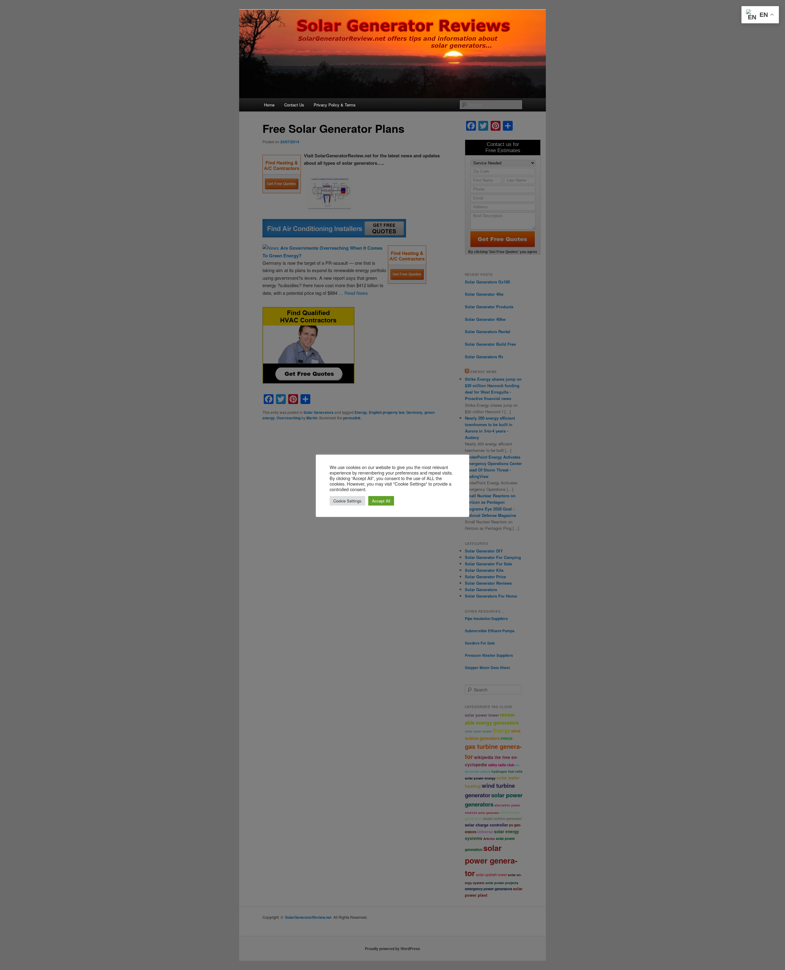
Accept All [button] (381, 501)
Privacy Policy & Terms (335, 105)
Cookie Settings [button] (347, 501)
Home (269, 105)
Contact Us (294, 105)
